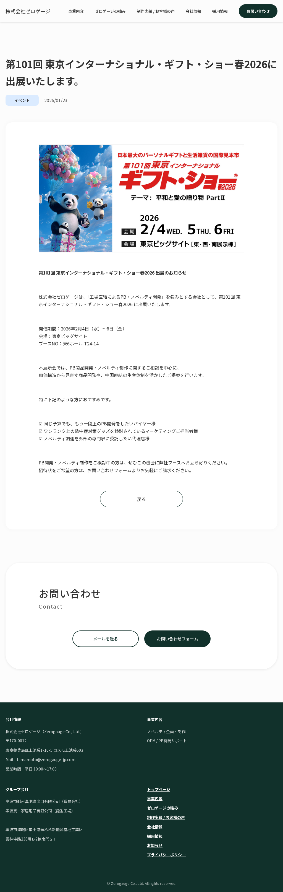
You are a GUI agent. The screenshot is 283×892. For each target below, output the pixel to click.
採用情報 (220, 11)
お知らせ (155, 845)
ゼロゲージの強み (110, 11)
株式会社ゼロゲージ (28, 11)
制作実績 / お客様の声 (156, 11)
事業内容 (76, 11)
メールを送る (105, 639)
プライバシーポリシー (166, 854)
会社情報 (193, 11)
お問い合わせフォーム (177, 639)
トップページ (158, 789)
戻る (141, 499)
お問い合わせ (258, 11)
